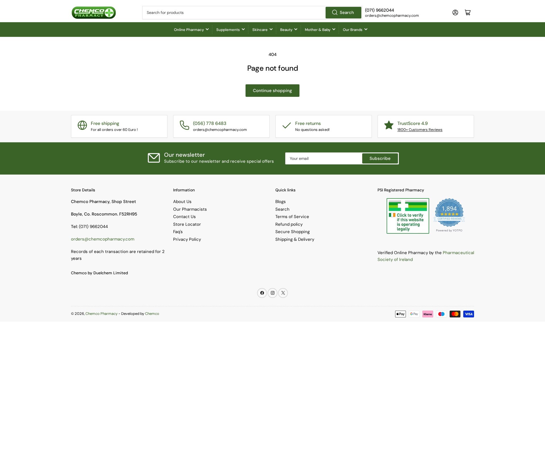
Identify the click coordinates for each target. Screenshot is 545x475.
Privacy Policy (187, 239)
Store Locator (187, 224)
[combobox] (252, 12)
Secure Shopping (292, 232)
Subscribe (380, 158)
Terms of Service (292, 216)
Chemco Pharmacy (101, 313)
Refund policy (289, 224)
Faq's (178, 232)
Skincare (260, 29)
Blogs (280, 201)
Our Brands (352, 29)
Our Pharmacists (190, 209)
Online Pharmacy (189, 29)
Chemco (152, 313)
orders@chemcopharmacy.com (102, 239)
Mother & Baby (317, 29)
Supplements (228, 29)
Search (347, 12)
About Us (182, 201)
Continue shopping (272, 90)
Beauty (286, 29)
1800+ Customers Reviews (420, 129)
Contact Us (184, 216)
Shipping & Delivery (294, 239)
